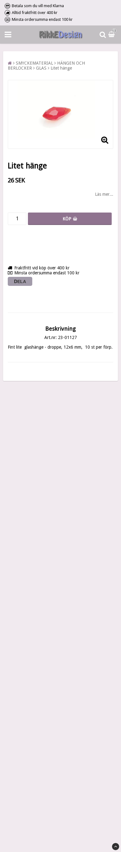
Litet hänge (61, 68)
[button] (112, 34)
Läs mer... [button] (104, 194)
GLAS (41, 68)
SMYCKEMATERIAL (34, 63)
